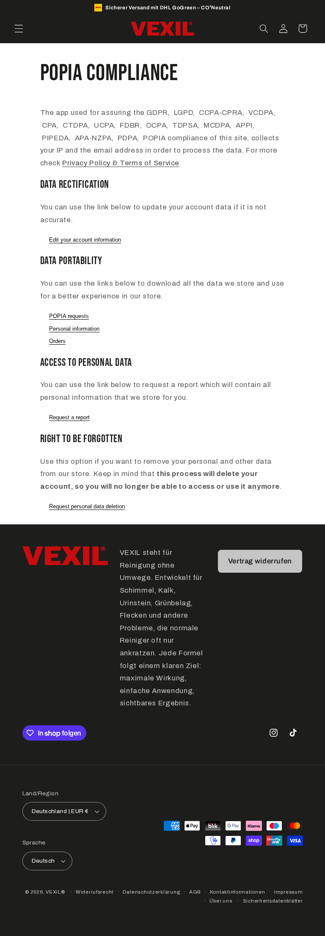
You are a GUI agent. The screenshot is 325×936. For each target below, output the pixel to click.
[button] (18, 28)
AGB (195, 891)
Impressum (288, 891)
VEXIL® (55, 891)
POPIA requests (69, 316)
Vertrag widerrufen (260, 561)
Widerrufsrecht (94, 891)
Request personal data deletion (87, 506)
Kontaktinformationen (237, 891)
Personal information (74, 329)
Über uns (220, 900)
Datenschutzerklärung (151, 891)
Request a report (69, 417)
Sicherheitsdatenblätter (273, 900)
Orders (57, 341)
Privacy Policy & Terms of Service (120, 163)
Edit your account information (85, 240)
